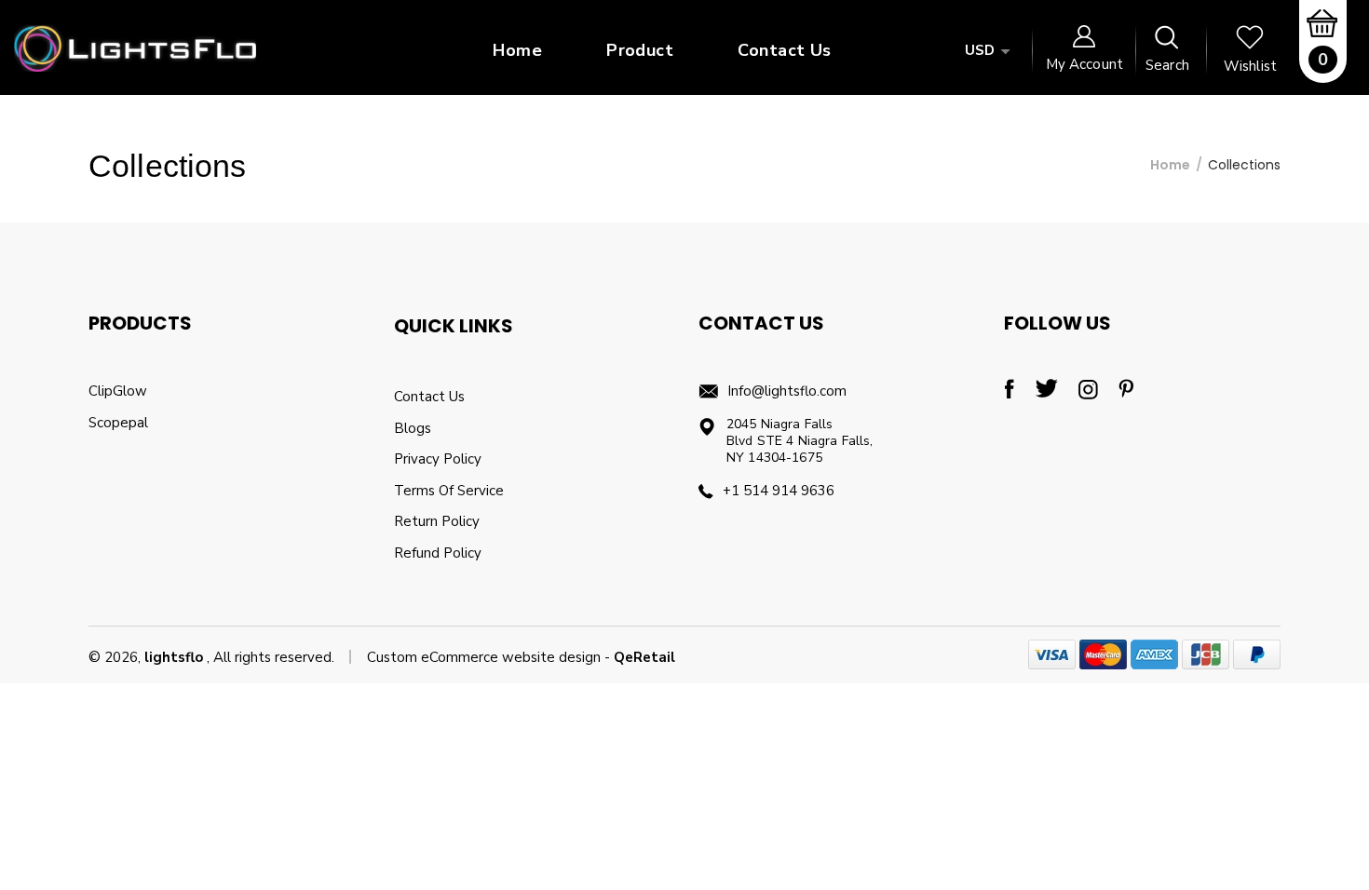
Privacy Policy (437, 459)
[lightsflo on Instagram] (1088, 395)
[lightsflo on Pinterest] (1126, 394)
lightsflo (173, 657)
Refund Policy (437, 553)
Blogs (412, 428)
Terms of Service (449, 490)
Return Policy (437, 521)
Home (1170, 164)
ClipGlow (117, 391)
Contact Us (429, 396)
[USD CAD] (984, 51)
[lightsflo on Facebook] (1009, 394)
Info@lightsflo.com (787, 391)
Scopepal (118, 422)
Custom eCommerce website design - (490, 657)
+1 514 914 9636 (778, 490)
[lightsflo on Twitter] (1046, 393)
